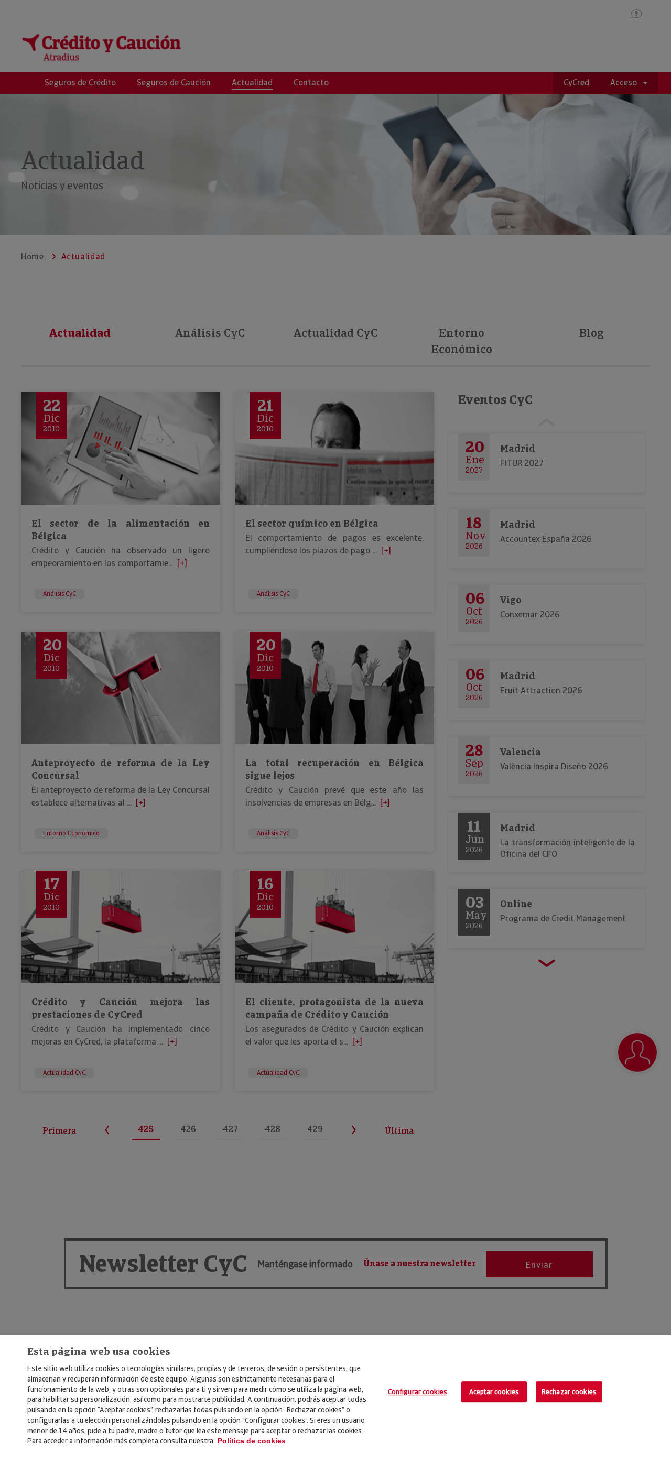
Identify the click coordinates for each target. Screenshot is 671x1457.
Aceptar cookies (494, 1391)
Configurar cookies (417, 1391)
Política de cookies (252, 1441)
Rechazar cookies (569, 1391)
